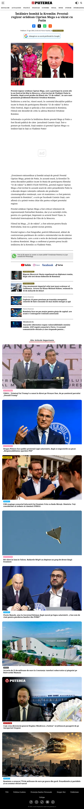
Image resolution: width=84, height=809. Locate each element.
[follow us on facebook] (47, 265)
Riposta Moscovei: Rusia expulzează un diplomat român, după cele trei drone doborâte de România (48, 275)
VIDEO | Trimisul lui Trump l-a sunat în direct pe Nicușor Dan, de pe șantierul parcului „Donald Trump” (41, 394)
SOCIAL (53, 8)
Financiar (36, 8)
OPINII (61, 8)
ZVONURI (68, 8)
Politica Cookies (19, 792)
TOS (6, 792)
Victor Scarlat (45, 31)
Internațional (58, 30)
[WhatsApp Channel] (53, 802)
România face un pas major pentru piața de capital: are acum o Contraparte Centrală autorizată (47, 313)
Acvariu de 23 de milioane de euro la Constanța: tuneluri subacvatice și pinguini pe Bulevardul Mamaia (40, 671)
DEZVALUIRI (5, 8)
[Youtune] (47, 802)
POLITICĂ (26, 8)
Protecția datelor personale (41, 792)
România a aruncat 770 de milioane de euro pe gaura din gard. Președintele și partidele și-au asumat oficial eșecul (41, 782)
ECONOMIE (45, 8)
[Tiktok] (42, 802)
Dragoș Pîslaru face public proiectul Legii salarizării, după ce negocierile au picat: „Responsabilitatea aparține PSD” (39, 450)
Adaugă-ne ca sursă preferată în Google (44, 36)
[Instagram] (36, 802)
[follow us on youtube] (26, 265)
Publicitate (74, 792)
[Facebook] (31, 802)
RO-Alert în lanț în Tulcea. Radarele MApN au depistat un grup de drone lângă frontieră (37, 561)
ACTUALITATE (16, 8)
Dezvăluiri (7, 723)
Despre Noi (61, 792)
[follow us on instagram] (36, 265)
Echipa (42, 797)
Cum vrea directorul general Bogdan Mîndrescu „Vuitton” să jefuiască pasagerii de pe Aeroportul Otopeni (41, 727)
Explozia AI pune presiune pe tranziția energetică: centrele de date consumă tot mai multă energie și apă (47, 301)
